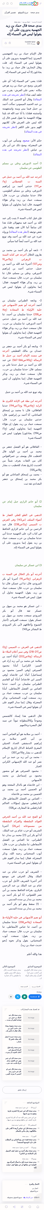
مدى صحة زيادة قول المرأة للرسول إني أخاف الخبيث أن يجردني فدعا (13, 1050)
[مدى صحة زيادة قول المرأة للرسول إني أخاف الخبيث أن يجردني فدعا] (31, 1050)
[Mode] (3, 3)
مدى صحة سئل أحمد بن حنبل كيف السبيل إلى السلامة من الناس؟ (21, 1152)
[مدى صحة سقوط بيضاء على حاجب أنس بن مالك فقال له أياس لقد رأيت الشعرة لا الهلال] (31, 1028)
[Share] (14, 1207)
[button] (35, 996)
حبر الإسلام (29, 1197)
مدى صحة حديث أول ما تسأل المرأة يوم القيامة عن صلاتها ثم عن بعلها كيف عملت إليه (21, 1164)
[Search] (11, 3)
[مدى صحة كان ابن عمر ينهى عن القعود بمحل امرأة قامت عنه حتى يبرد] (31, 1060)
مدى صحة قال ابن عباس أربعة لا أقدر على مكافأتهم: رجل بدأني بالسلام (21, 1129)
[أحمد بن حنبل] (23, 1147)
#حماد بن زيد (36, 987)
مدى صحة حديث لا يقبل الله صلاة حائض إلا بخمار (13, 1039)
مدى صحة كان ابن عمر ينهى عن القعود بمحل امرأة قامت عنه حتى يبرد (13, 1060)
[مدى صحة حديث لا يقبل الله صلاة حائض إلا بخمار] (31, 1039)
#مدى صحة (24, 987)
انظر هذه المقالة (19, 231)
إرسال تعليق (22, 1090)
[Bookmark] (7, 3)
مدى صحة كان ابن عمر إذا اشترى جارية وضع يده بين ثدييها (22, 1112)
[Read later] (9, 43)
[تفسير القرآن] (10, 12)
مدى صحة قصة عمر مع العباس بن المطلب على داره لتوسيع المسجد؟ (20, 1140)
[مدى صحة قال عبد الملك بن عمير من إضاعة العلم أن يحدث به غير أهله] (31, 1017)
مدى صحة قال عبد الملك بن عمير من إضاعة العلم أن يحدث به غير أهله (13, 1017)
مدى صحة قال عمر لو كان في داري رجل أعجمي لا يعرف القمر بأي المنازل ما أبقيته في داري (13, 1071)
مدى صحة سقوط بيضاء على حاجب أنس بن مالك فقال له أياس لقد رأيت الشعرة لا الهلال (13, 1028)
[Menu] (22, 1207)
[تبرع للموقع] (23, 12)
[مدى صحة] (35, 12)
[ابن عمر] (25, 1107)
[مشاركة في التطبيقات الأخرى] (11, 996)
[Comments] (6, 1207)
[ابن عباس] (21, 1125)
